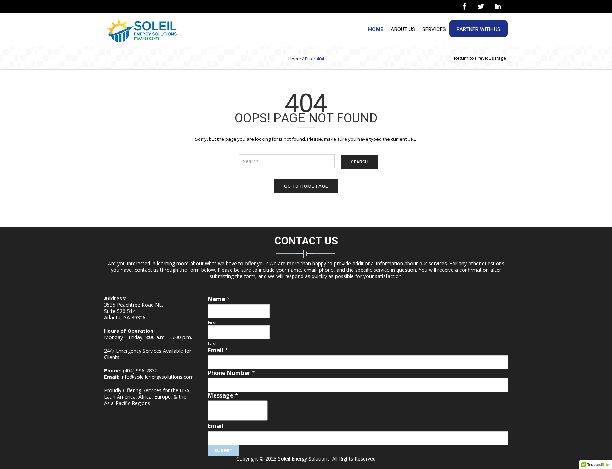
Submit (223, 450)
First (212, 322)
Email (218, 350)
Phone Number (231, 373)
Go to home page (306, 186)
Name (219, 299)
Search (359, 161)
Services (434, 29)
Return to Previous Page (480, 58)
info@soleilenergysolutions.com (157, 377)
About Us (403, 29)
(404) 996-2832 (140, 370)
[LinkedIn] (498, 6)
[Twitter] (481, 6)
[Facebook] (464, 6)
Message (223, 395)
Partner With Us (478, 29)
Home (376, 29)
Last (212, 344)
